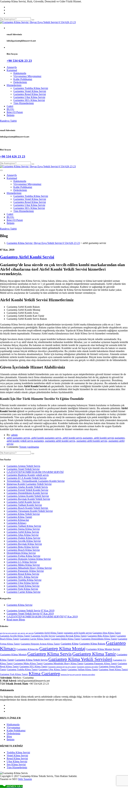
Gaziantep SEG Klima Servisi (29, 100)
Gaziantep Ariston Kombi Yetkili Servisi (28, 496)
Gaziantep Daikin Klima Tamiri (65, 639)
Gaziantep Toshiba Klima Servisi (30, 88)
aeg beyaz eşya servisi (8, 633)
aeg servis (21, 633)
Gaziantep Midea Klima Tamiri (28, 663)
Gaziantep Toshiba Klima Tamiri (22, 669)
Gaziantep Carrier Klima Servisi (23, 592)
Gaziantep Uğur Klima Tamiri (52, 669)
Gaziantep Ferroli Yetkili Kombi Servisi (27, 490)
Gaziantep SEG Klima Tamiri (34, 666)
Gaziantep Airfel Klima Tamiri (48, 633)
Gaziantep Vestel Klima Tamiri (113, 669)
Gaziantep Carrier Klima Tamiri (35, 639)
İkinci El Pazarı (15, 112)
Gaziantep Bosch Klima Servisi (23, 550)
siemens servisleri (88, 674)
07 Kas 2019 (47, 610)
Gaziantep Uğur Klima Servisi (29, 97)
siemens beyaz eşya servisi (71, 674)
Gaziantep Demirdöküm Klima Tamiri (99, 639)
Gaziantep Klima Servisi (19, 604)
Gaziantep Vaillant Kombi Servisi (24, 505)
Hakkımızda (19, 73)
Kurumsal (12, 70)
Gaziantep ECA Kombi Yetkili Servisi (26, 478)
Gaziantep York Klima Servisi (22, 589)
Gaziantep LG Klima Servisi (22, 562)
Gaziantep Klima (69, 643)
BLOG (10, 109)
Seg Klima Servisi (16, 764)
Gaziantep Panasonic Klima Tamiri (100, 663)
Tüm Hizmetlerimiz (23, 103)
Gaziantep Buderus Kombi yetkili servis (28, 475)
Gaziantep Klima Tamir (94, 653)
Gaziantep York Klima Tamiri (14, 674)
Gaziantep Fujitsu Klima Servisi (23, 556)
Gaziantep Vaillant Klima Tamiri (83, 669)
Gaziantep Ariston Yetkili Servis (23, 466)
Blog (9, 736)
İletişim (10, 115)
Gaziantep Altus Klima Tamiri (106, 633)
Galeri (10, 106)
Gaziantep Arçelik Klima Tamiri (15, 636)
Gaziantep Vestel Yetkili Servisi (23, 469)
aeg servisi (30, 633)
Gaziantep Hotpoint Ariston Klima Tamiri (40, 644)
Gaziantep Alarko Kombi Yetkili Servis (27, 487)
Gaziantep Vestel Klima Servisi (29, 91)
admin (14, 434)
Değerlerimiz (20, 82)
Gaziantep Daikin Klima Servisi (23, 538)
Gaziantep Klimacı (16, 523)
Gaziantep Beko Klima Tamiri (102, 636)
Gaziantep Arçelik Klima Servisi (24, 541)
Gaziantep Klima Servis (49, 653)
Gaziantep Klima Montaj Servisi (103, 649)
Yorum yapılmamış (29, 446)
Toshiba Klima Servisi (18, 752)
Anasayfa (12, 67)
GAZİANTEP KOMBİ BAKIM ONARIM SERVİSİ (35, 472)
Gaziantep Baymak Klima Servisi (24, 544)
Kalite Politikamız (22, 79)
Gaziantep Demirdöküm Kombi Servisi (27, 493)
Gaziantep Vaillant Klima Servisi (24, 526)
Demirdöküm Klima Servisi (21, 553)
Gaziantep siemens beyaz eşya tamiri (62, 667)
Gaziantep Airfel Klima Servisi (23, 532)
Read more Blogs (16, 619)
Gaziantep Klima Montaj (62, 648)
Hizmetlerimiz (14, 85)
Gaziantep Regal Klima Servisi (29, 94)
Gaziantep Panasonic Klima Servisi (25, 571)
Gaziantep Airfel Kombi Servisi (27, 257)
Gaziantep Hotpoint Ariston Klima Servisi (29, 559)
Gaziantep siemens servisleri (87, 667)
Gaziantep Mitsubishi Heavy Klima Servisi (29, 568)
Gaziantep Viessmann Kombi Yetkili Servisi (30, 511)
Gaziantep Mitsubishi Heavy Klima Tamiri (64, 663)
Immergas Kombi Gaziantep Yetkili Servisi (29, 484)
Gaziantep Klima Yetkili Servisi (23, 514)
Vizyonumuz (13, 727)
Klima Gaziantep (44, 673)
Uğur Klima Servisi (17, 761)
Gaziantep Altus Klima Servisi (22, 535)
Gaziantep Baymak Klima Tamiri (71, 636)
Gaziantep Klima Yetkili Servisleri (80, 659)
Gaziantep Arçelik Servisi (43, 636)
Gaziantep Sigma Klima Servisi (23, 529)
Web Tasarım (25, 779)
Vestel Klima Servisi (17, 755)
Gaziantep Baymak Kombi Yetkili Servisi (28, 499)
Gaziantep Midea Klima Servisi (23, 565)
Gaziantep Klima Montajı (13, 654)
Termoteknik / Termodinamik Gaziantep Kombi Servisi (35, 481)
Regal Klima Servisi (17, 758)
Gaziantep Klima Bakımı (92, 643)
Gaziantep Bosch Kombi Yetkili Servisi (27, 508)
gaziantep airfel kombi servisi (78, 633)
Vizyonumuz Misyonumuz (27, 76)
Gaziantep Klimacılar (18, 520)
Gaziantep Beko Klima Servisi (23, 547)
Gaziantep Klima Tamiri (19, 517)
